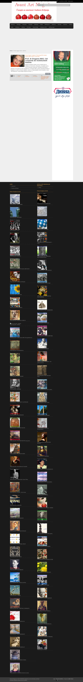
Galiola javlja (70, 1)
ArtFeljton (29, 27)
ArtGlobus (17, 27)
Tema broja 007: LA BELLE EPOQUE (17, 281)
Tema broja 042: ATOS (42, 216)
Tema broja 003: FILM (14, 230)
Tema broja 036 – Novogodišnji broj (17, 621)
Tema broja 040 (39, 55)
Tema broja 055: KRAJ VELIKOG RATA (44, 376)
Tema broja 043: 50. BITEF (42, 229)
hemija (45, 55)
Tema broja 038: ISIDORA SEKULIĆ (17, 647)
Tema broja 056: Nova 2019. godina (44, 389)
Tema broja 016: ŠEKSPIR (15, 389)
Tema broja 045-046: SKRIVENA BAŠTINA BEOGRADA (44, 257)
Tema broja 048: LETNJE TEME (43, 283)
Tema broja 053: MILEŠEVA (43, 348)
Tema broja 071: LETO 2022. (43, 585)
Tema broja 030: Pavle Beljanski (16, 569)
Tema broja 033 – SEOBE (15, 595)
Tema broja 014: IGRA (14, 363)
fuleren (33, 56)
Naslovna (13, 24)
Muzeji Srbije (35, 27)
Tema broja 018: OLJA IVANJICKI (17, 414)
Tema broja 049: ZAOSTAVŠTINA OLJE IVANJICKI (44, 297)
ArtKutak (59, 24)
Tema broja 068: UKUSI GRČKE (43, 546)
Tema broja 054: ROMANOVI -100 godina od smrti (44, 362)
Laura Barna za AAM (63, 1)
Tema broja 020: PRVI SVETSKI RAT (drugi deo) (20, 440)
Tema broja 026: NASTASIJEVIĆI (17, 518)
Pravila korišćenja (14, 188)
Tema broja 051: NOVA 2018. (43, 322)
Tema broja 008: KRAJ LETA (16, 294)
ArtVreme (65, 24)
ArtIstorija (36, 24)
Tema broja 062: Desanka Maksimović (45, 469)
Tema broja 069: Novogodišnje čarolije (45, 559)
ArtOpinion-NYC (43, 27)
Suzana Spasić (28, 55)
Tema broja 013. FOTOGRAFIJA (16, 350)
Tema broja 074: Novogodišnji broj (44, 623)
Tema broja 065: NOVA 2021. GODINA (45, 507)
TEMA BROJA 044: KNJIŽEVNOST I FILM (44, 243)
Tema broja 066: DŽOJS (42, 520)
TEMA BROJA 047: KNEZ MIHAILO (44, 270)
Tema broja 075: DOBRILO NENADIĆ (45, 636)
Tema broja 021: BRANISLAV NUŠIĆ (17, 453)
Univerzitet (37, 56)
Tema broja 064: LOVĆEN (42, 494)
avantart (19, 76)
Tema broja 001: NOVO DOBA (16, 204)
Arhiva (40, 187)
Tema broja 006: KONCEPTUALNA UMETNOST (20, 268)
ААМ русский (44, 1)
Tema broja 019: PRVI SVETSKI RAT (17, 427)
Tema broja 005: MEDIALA (15, 255)
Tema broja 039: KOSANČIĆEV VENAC (18, 659)
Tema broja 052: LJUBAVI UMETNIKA (45, 335)
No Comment (35, 76)
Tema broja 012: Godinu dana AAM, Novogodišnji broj (21, 337)
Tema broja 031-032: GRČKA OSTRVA (18, 582)
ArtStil (41, 24)
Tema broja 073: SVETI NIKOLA (43, 610)
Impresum (13, 186)
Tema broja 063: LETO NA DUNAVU (44, 481)
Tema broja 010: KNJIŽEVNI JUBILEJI (18, 320)
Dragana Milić (28, 56)
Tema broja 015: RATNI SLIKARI (16, 376)
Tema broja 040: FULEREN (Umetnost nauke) (19, 672)
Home (11, 50)
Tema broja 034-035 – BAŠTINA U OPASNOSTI (20, 608)
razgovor (34, 55)
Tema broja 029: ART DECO (16, 556)
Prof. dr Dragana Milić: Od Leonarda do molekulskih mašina (36, 60)
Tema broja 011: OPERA (15, 324)
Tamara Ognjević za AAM (53, 1)
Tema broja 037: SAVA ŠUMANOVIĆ (17, 634)
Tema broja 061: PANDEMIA (43, 456)
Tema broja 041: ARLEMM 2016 (43, 203)
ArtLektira (24, 24)
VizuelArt (30, 24)
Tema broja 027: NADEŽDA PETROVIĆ (18, 530)
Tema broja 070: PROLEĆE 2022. (44, 572)
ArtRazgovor (47, 24)
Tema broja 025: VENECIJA (15, 505)
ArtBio (12, 27)
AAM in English (38, 1)
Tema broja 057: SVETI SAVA (43, 402)
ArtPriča (23, 27)
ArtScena (54, 24)
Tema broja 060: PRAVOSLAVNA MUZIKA (44, 443)
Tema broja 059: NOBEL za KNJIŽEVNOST (42, 429)
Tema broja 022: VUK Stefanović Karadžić (18, 466)
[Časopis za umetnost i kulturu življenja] (34, 11)
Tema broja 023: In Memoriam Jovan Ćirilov (19, 479)
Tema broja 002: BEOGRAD (15, 217)
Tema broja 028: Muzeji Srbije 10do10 (18, 543)
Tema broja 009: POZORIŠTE (16, 307)
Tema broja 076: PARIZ (42, 649)
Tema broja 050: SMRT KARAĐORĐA (45, 310)
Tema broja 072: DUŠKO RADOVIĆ (44, 598)
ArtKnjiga (18, 24)
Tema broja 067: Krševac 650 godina (44, 533)
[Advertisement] (41, 38)
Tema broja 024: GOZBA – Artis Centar (18, 492)
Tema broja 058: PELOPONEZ (43, 415)
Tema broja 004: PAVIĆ (15, 243)
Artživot (70, 24)
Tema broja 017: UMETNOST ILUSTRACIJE (19, 402)
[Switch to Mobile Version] (57, 680)
